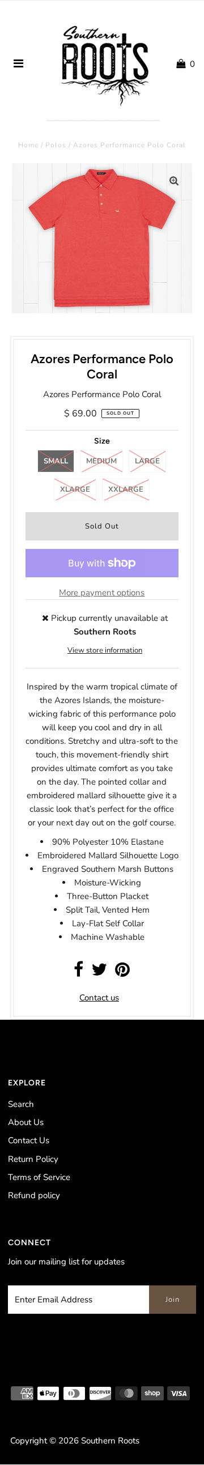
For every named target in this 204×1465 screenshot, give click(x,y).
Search (21, 1104)
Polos (55, 145)
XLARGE (75, 489)
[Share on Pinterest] (122, 972)
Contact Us (28, 1140)
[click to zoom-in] (174, 181)
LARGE (147, 461)
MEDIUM (101, 461)
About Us (26, 1122)
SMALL (56, 461)
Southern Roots (110, 1440)
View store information (104, 650)
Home (28, 145)
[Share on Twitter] (99, 972)
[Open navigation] (18, 64)
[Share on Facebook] (78, 972)
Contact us (99, 997)
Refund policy (34, 1195)
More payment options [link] (101, 592)
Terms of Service (39, 1177)
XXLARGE (125, 489)
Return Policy (33, 1159)
